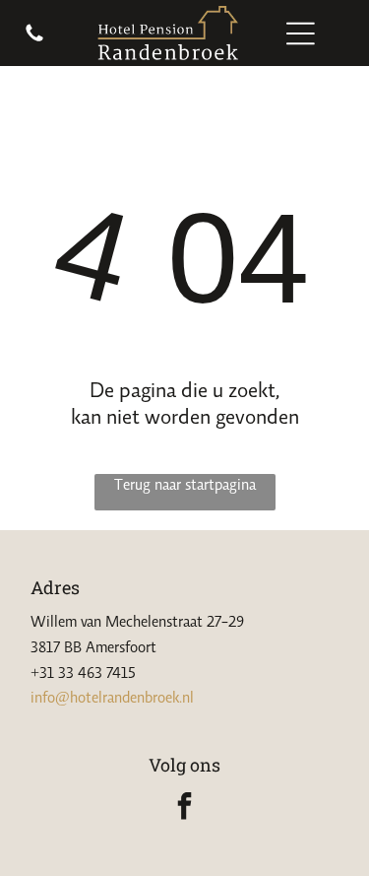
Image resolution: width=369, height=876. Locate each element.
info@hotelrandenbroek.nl (112, 697)
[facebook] (185, 808)
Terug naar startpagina (185, 484)
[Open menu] (300, 33)
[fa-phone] (34, 38)
